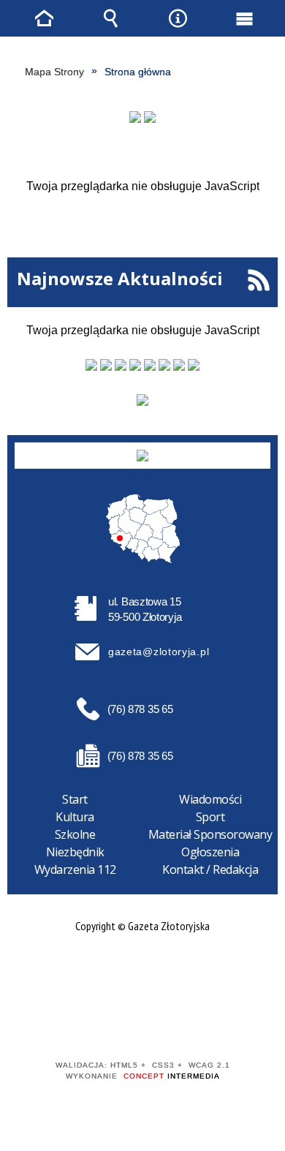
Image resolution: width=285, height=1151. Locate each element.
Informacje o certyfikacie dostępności (142, 971)
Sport (210, 817)
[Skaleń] (150, 117)
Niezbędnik (75, 852)
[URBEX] (135, 117)
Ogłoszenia (210, 852)
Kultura (75, 817)
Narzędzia (178, 18)
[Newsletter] (142, 400)
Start (75, 799)
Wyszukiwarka (111, 18)
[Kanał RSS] (258, 280)
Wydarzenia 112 (75, 869)
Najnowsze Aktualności (120, 278)
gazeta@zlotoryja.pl (158, 651)
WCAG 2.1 (187, 1022)
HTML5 (119, 1023)
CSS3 (141, 1023)
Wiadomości (210, 799)
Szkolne (75, 834)
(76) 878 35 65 (140, 709)
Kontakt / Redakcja (210, 869)
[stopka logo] (142, 455)
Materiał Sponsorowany (210, 834)
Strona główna (45, 18)
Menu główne (244, 18)
